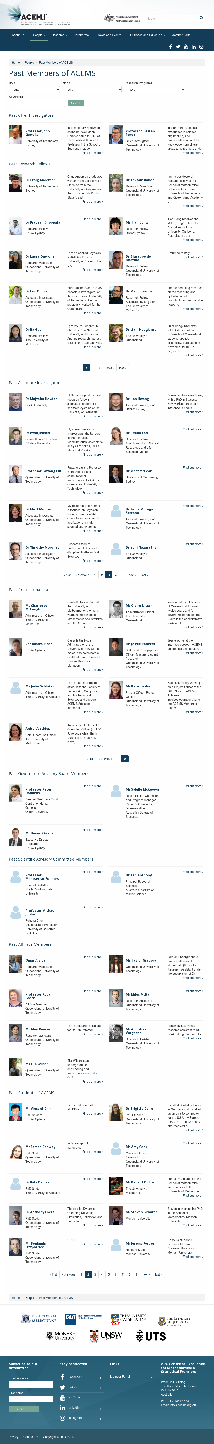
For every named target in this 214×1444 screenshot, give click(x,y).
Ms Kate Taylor (138, 686)
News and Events (110, 35)
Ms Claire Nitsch (139, 606)
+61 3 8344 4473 (177, 1400)
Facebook (75, 1376)
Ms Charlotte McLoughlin (36, 607)
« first (67, 575)
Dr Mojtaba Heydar (41, 399)
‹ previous (82, 575)
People (38, 35)
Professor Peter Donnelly (38, 791)
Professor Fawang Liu (43, 471)
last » (122, 368)
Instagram (75, 1417)
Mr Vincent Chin (38, 1108)
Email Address (19, 1378)
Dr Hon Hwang (137, 399)
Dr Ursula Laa (137, 433)
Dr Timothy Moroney (42, 547)
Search (76, 103)
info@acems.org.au (183, 1405)
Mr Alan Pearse (37, 1029)
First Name (16, 1393)
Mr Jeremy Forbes (140, 1243)
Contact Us (30, 1437)
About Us (18, 35)
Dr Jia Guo (33, 329)
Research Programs (138, 83)
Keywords (16, 97)
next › (110, 368)
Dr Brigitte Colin (139, 1108)
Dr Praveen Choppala (42, 222)
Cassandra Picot (38, 644)
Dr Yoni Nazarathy (141, 547)
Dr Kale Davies (37, 1182)
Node (66, 83)
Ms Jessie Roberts (140, 644)
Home (16, 62)
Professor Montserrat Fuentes (42, 877)
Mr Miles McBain (139, 994)
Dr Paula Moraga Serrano (139, 511)
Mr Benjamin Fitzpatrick (35, 1245)
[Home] (39, 14)
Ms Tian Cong (137, 222)
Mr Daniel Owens (39, 833)
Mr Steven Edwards (141, 1212)
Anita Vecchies (37, 728)
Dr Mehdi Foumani (140, 291)
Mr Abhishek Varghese (136, 1031)
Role (12, 83)
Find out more (92, 153)
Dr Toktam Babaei (140, 180)
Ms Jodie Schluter (39, 686)
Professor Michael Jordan (40, 912)
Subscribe (24, 1409)
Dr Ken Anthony (139, 875)
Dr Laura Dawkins (39, 256)
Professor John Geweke (37, 133)
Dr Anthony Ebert (39, 1212)
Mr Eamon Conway (40, 1147)
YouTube (74, 1397)
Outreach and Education (146, 35)
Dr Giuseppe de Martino (138, 258)
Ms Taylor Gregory (141, 960)
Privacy (13, 1437)
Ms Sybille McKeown (142, 789)
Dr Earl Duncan (37, 291)
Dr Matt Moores (38, 509)
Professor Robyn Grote (39, 996)
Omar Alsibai (36, 960)
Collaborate (82, 35)
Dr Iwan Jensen (37, 433)
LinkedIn (74, 1407)
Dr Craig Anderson (40, 180)
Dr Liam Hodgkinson (142, 329)
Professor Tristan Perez (140, 133)
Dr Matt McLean (139, 471)
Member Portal (181, 35)
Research (58, 35)
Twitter (72, 1387)
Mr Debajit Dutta (140, 1182)
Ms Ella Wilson (37, 1064)
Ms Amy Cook (136, 1147)
